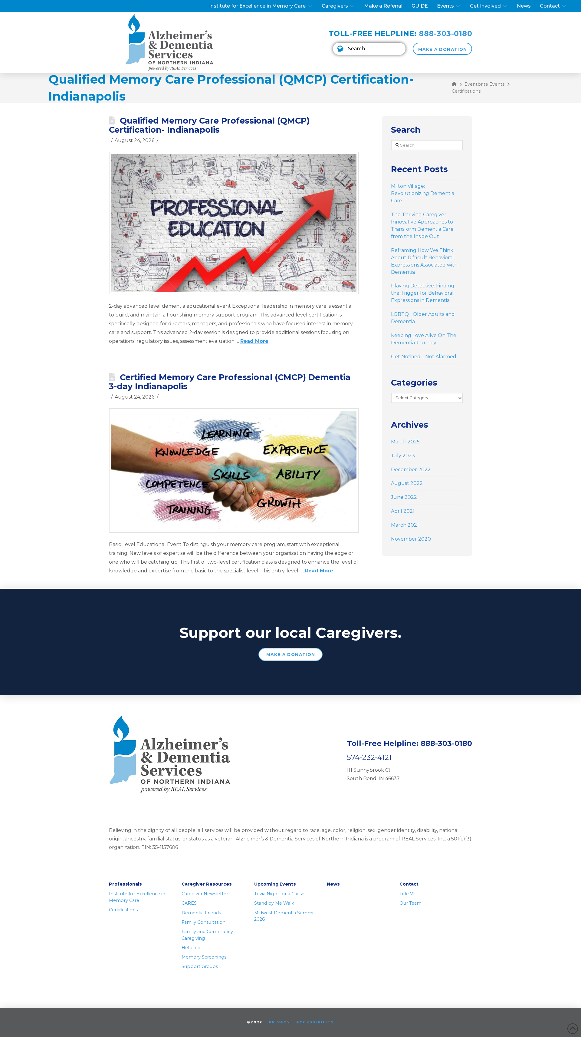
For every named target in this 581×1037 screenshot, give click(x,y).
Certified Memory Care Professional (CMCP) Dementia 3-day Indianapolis (229, 381)
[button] (369, 49)
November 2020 (411, 539)
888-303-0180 (445, 33)
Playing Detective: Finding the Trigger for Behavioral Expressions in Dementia (422, 293)
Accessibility (315, 1022)
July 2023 (403, 456)
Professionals (125, 884)
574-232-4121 (369, 757)
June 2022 (404, 497)
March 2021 (405, 525)
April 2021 (403, 511)
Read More (254, 341)
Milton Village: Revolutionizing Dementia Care (422, 193)
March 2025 (405, 442)
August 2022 (407, 483)
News (333, 884)
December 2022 (411, 469)
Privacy (279, 1022)
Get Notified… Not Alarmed (423, 356)
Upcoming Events (275, 884)
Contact (409, 884)
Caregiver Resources (207, 884)
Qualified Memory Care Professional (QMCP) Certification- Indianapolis (209, 125)
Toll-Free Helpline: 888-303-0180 (409, 743)
